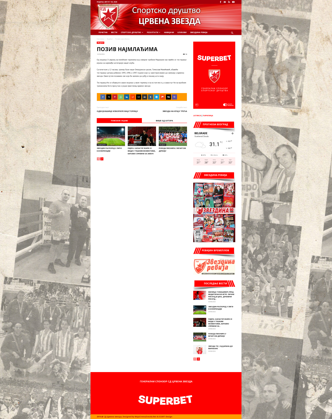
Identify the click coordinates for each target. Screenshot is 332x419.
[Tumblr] (150, 97)
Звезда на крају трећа (174, 111)
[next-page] (101, 158)
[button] (232, 33)
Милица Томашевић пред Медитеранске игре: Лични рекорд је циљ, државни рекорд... (221, 295)
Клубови (182, 32)
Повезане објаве (119, 120)
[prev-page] (98, 158)
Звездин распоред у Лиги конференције (220, 307)
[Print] (144, 97)
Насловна (100, 39)
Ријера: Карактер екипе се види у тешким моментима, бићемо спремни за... (220, 322)
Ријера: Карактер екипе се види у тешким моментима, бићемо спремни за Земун (142, 151)
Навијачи (169, 32)
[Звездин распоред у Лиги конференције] (111, 136)
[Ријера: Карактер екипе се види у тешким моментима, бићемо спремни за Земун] (142, 136)
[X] (108, 97)
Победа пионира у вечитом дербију (217, 335)
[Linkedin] (126, 97)
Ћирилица (208, 115)
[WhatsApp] (120, 97)
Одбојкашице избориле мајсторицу (117, 111)
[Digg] (168, 97)
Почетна (103, 32)
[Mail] (225, 2)
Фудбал (110, 39)
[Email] (138, 97)
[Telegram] (156, 97)
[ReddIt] (132, 97)
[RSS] (229, 2)
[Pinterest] (114, 97)
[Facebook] (220, 2)
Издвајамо (102, 145)
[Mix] (162, 97)
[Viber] (174, 97)
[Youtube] (233, 2)
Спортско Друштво (131, 32)
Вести (114, 32)
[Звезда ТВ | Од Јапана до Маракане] (199, 349)
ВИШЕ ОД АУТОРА (164, 120)
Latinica (197, 115)
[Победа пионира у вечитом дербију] (173, 136)
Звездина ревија (199, 32)
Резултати (152, 32)
